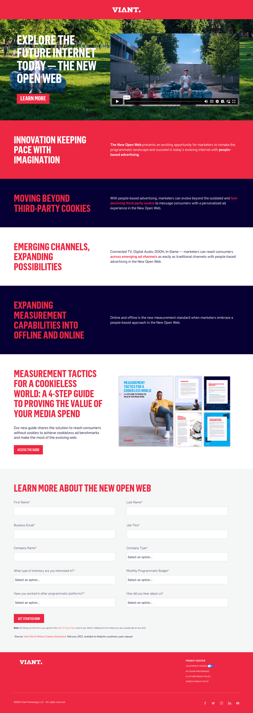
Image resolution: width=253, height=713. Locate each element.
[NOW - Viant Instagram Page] (221, 703)
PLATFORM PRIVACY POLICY (198, 676)
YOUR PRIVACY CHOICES (197, 665)
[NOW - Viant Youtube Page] (237, 703)
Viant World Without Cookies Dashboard (45, 636)
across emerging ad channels (133, 256)
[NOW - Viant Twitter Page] (213, 703)
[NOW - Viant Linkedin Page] (229, 703)
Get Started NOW (29, 618)
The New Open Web (125, 144)
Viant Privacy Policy (67, 627)
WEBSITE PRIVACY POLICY (197, 681)
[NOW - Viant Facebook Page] (205, 703)
